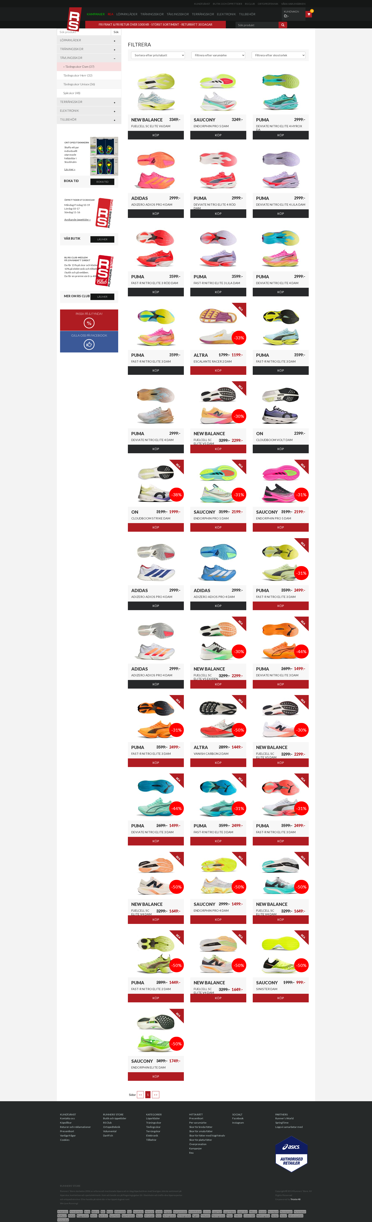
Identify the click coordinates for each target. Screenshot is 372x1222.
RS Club (250, 3)
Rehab (71, 1215)
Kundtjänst (202, 3)
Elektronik (226, 14)
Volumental (109, 1131)
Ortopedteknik (268, 3)
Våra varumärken (293, 3)
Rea (110, 14)
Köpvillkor (66, 1122)
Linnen (206, 1211)
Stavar (139, 1215)
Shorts (94, 1215)
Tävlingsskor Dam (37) (79, 66)
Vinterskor (63, 1220)
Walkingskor (263, 1215)
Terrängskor (203, 14)
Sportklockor (128, 1215)
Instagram (238, 1122)
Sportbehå (115, 1215)
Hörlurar (149, 1211)
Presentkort (67, 1131)
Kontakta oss (67, 1118)
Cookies (65, 1139)
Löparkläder (126, 14)
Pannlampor (286, 1211)
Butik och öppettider (227, 3)
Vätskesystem (296, 1215)
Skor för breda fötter (200, 1127)
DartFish (108, 1135)
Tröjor (229, 1215)
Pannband (273, 1211)
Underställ (249, 1215)
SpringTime (281, 1122)
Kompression (180, 1211)
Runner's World (284, 1118)
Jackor (159, 1211)
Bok (103, 1211)
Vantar (275, 1215)
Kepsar (167, 1211)
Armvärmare (76, 1211)
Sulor (158, 1215)
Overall (262, 1211)
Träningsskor (152, 14)
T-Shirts (238, 1215)
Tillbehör (247, 14)
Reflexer (62, 1215)
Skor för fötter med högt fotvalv (207, 1135)
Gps (129, 1211)
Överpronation (197, 1144)
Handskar (138, 1211)
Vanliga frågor (68, 1135)
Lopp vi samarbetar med (289, 1127)
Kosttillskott (195, 1211)
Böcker (95, 1211)
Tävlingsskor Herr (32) (77, 75)
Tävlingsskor (178, 14)
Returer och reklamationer (75, 1127)
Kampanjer (96, 14)
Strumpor (149, 1215)
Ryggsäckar (82, 1215)
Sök (116, 32)
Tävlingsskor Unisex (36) (79, 84)
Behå (87, 1211)
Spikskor (103, 1215)
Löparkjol (217, 1211)
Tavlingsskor (169, 1215)
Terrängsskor (184, 1215)
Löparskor (242, 1211)
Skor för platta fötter (200, 1139)
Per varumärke (197, 1122)
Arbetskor (63, 1211)
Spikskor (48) (71, 93)
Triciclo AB (296, 1199)
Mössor (253, 1211)
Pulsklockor (300, 1211)
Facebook (237, 1118)
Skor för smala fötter (201, 1131)
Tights (196, 1215)
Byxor (110, 1211)
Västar (283, 1215)
